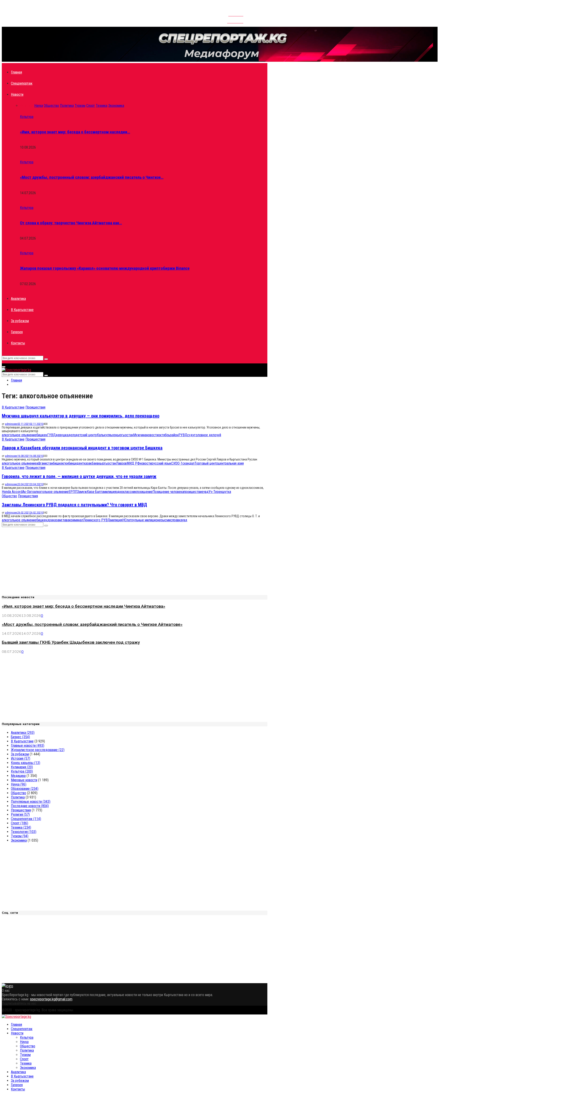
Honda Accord (12, 492)
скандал (188, 463)
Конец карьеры (25, 763)
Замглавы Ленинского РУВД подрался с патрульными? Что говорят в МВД (74, 504)
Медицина (18, 776)
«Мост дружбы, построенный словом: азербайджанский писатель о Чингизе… (91, 177)
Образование (24, 788)
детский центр (86, 435)
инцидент (77, 463)
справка (176, 520)
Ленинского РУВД (96, 520)
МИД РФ (133, 463)
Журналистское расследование (37, 750)
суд (190, 435)
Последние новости (30, 806)
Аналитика (18, 298)
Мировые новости (24, 780)
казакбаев (91, 463)
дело (72, 435)
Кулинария (22, 767)
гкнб (67, 463)
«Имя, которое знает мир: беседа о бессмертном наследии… (75, 132)
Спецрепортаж (21, 83)
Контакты (235, 13)
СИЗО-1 (176, 463)
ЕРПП (73, 492)
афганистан (44, 463)
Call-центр (235, 20)
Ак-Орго (28, 492)
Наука (18, 784)
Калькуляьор (106, 435)
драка (51, 520)
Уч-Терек (215, 492)
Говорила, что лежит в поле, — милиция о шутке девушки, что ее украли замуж (79, 476)
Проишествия (35, 407)
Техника (21, 827)
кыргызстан (124, 435)
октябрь (164, 435)
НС (124, 520)
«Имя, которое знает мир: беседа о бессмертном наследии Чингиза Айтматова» (83, 606)
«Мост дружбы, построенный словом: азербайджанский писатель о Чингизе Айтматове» (92, 624)
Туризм (19, 836)
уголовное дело (204, 435)
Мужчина (139, 435)
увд (206, 492)
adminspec (11, 424)
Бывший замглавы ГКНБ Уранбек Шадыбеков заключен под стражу (71, 642)
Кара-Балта (95, 492)
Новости (17, 94)
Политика (18, 797)
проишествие (193, 492)
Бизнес (20, 737)
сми (167, 520)
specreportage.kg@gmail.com (51, 999)
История (20, 758)
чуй (218, 435)
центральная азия (231, 463)
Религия (20, 814)
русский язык (161, 463)
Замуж (82, 492)
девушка (62, 435)
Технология (23, 832)
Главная (16, 72)
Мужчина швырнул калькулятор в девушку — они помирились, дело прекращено (80, 416)
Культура (26, 117)
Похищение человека (168, 492)
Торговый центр (206, 463)
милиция (110, 492)
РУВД (182, 435)
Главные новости (27, 745)
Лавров (121, 463)
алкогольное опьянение (19, 435)
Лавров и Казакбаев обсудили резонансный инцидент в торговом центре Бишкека (82, 448)
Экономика (19, 840)
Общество (9, 496)
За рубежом (20, 321)
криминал (76, 520)
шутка (226, 492)
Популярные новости (30, 801)
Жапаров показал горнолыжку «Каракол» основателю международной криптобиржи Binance (105, 268)
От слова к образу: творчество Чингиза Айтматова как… (71, 222)
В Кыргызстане (22, 310)
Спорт (19, 823)
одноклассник (126, 492)
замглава (62, 520)
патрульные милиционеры (146, 520)
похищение (144, 492)
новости (152, 435)
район (174, 435)
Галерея (17, 332)
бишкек (41, 435)
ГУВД (51, 435)
